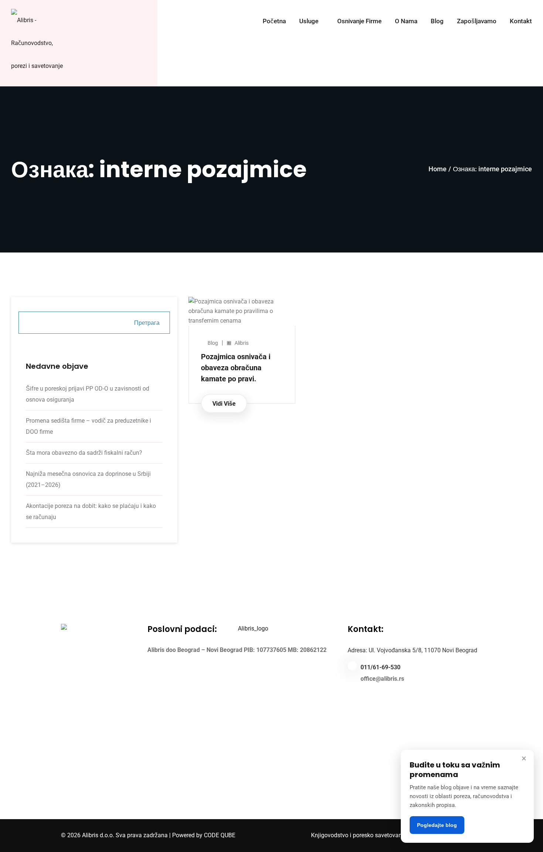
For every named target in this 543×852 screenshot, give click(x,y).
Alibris (242, 343)
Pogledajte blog (437, 825)
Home (437, 169)
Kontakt (521, 21)
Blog (437, 21)
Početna (274, 21)
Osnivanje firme (359, 21)
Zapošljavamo (476, 21)
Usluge (308, 21)
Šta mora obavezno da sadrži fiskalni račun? (84, 452)
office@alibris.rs (382, 678)
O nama (406, 21)
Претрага (147, 322)
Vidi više (224, 403)
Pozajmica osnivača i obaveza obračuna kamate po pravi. (235, 367)
